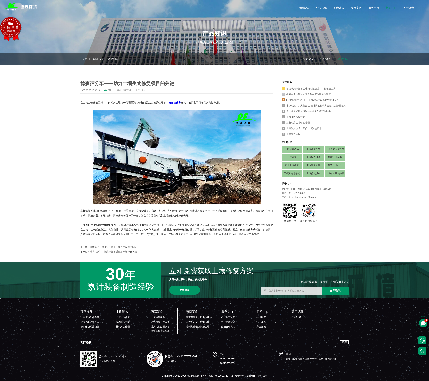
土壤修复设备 (313, 173)
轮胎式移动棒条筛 (89, 317)
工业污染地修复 (292, 173)
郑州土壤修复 (292, 165)
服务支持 (373, 7)
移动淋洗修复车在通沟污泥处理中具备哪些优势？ (310, 88)
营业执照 (262, 375)
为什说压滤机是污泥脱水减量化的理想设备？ (308, 111)
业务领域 (321, 7)
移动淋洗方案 (123, 322)
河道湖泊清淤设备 (160, 331)
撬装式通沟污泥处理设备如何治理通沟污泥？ (308, 94)
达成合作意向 (228, 326)
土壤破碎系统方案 (294, 117)
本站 (144, 90)
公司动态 (308, 59)
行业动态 (325, 59)
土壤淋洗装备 (158, 317)
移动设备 (304, 7)
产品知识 (113, 59)
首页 (84, 59)
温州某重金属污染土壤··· (199, 326)
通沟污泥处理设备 (160, 326)
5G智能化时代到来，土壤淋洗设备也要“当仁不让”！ (312, 100)
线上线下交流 (228, 317)
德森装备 (338, 7)
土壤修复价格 (292, 149)
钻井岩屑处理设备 (160, 322)
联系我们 (296, 317)
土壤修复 (291, 157)
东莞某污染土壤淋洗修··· (199, 322)
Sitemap (251, 375)
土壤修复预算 (313, 149)
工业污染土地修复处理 (296, 122)
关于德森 (408, 7)
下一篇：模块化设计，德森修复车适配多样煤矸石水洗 (108, 251)
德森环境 (127, 90)
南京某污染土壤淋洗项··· (199, 317)
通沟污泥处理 (123, 326)
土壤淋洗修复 (123, 317)
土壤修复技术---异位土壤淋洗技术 (302, 128)
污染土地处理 (335, 165)
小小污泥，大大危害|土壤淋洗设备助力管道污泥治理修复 (314, 105)
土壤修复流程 (291, 134)
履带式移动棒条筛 (89, 322)
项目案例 (356, 7)
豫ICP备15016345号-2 (221, 375)
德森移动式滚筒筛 (89, 326)
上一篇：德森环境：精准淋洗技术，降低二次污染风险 (108, 247)
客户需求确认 (228, 322)
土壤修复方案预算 (335, 149)
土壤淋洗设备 (313, 157)
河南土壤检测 (335, 157)
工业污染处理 (313, 165)
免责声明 (239, 375)
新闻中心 (391, 7)
